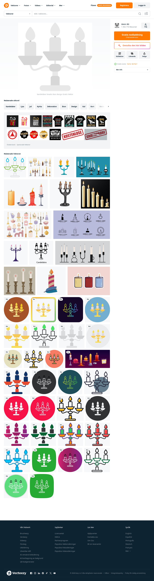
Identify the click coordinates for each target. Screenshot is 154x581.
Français (129, 547)
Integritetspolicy (117, 573)
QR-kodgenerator (27, 562)
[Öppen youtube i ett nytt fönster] (55, 573)
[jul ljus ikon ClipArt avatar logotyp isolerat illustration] (51, 281)
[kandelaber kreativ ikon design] (15, 167)
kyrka (39, 106)
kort (92, 106)
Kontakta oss (93, 537)
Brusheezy (24, 533)
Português (130, 540)
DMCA (57, 537)
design (74, 106)
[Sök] (139, 13)
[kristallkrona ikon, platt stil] (64, 167)
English (129, 533)
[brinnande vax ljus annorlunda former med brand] (87, 359)
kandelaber (10, 106)
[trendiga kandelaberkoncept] (41, 253)
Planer (93, 5)
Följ (145, 27)
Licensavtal (59, 533)
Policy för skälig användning (135, 573)
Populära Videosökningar (65, 551)
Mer (60, 5)
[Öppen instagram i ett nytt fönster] (35, 573)
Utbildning (24, 547)
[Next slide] (106, 106)
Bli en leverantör (94, 544)
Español (129, 537)
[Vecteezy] (6, 5)
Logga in (141, 5)
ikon (64, 106)
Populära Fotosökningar (64, 547)
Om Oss (91, 540)
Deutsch (129, 544)
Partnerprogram (61, 540)
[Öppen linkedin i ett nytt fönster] (39, 573)
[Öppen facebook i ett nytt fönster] (31, 573)
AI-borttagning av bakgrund (31, 558)
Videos (37, 5)
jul (30, 106)
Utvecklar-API (25, 551)
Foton (26, 5)
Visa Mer (95, 134)
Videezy (23, 540)
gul (83, 106)
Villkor (107, 573)
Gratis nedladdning (132, 35)
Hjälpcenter (92, 533)
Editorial (49, 5)
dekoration (52, 106)
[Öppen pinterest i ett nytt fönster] (43, 573)
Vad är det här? (132, 64)
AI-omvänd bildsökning (29, 555)
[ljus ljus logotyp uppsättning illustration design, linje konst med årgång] (81, 224)
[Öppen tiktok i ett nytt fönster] (47, 573)
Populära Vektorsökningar (65, 544)
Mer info (119, 70)
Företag (23, 544)
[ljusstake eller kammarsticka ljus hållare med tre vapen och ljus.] (64, 194)
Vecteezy (23, 537)
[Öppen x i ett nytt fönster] (51, 573)
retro (102, 106)
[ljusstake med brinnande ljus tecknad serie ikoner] (40, 167)
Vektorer (14, 5)
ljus (22, 106)
